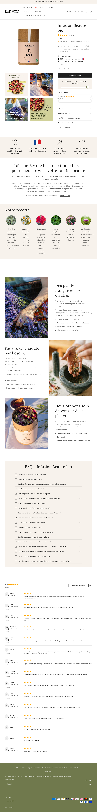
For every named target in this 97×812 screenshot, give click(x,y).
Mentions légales (27, 768)
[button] (50, 8)
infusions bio (65, 196)
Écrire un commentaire (78, 585)
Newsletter (48, 771)
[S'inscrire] (37, 784)
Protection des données (42, 768)
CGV (17, 768)
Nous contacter (74, 768)
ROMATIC (11, 807)
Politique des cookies (59, 768)
